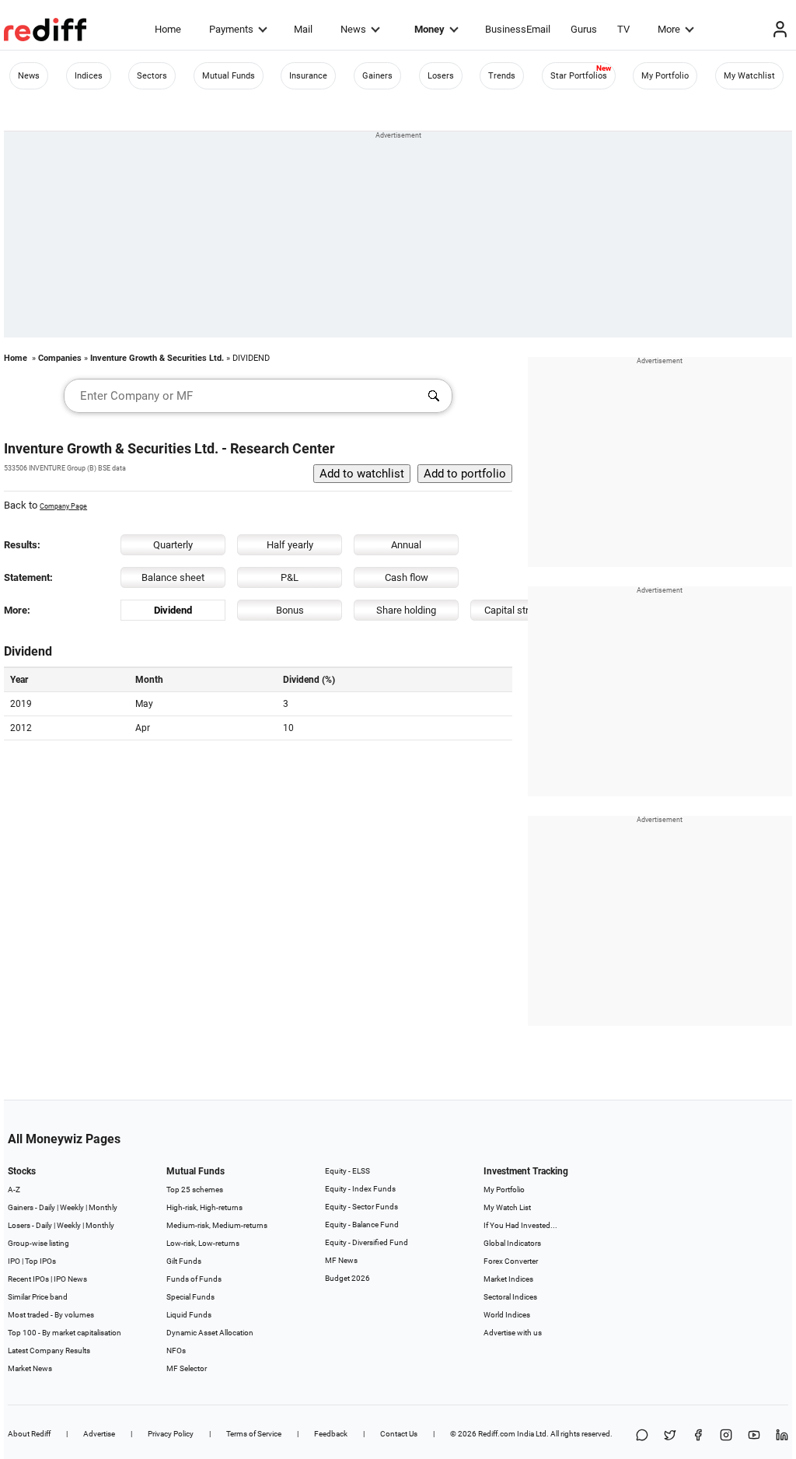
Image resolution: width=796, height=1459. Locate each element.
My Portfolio (665, 76)
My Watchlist (749, 76)
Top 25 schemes (194, 1189)
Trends (501, 76)
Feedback (330, 1434)
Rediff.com (496, 1434)
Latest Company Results (49, 1350)
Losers (441, 76)
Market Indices (508, 1279)
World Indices (507, 1315)
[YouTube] (754, 1436)
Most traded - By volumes (51, 1315)
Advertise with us (513, 1333)
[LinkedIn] (782, 1436)
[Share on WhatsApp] (642, 1436)
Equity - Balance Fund (362, 1224)
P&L (289, 577)
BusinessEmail (517, 29)
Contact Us (398, 1434)
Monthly (103, 1207)
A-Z (14, 1189)
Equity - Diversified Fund (366, 1242)
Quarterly (173, 545)
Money (429, 29)
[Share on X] (670, 1436)
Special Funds (190, 1297)
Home (168, 29)
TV (623, 29)
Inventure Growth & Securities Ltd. (157, 358)
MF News (341, 1260)
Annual (406, 545)
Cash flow (406, 577)
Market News (30, 1368)
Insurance (308, 76)
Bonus (290, 610)
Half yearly (290, 545)
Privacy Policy (171, 1434)
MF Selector (186, 1368)
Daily (47, 1207)
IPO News (70, 1279)
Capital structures (523, 610)
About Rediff (29, 1434)
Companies (60, 358)
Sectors (152, 76)
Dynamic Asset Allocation (209, 1333)
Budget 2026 (347, 1278)
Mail (303, 29)
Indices (89, 76)
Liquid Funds (188, 1315)
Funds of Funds (194, 1279)
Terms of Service (253, 1434)
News (353, 29)
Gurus (584, 29)
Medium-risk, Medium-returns (216, 1225)
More (669, 29)
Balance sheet (172, 577)
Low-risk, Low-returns (202, 1243)
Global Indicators (512, 1243)
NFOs (176, 1350)
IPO (14, 1261)
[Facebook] (698, 1436)
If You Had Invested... (520, 1225)
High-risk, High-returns (204, 1207)
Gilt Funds (183, 1261)
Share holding (406, 610)
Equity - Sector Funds (361, 1207)
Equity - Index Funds (360, 1189)
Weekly (72, 1207)
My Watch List (507, 1207)
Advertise (99, 1434)
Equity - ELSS (347, 1171)
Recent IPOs (28, 1279)
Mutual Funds (228, 76)
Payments (231, 29)
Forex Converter (511, 1261)
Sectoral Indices (510, 1297)
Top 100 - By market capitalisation (64, 1333)
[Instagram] (726, 1436)
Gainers (377, 76)
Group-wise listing (38, 1243)
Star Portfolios (578, 76)
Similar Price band (38, 1297)
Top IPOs (40, 1261)
